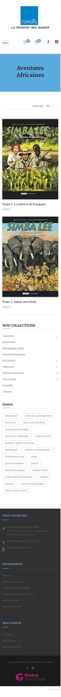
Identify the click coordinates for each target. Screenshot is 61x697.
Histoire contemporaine (37, 449)
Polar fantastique (14, 463)
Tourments (8, 335)
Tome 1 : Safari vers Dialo (19, 302)
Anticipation (11, 415)
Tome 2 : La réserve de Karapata (24, 204)
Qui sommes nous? (12, 606)
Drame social (43, 436)
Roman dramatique (15, 470)
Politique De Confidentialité (16, 588)
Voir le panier (9, 640)
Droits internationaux (13, 354)
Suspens (44, 476)
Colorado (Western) (13, 373)
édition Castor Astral (16, 490)
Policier (34, 463)
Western (9, 483)
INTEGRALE (9, 360)
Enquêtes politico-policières (20, 442)
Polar (34, 456)
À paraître (7, 385)
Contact (6, 575)
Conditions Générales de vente (18, 594)
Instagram (56, 41)
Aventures (10, 422)
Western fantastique (32, 483)
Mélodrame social (14, 456)
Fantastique (11, 449)
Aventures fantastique (17, 429)
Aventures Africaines (34, 422)
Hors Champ (9, 379)
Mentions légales (10, 600)
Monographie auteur (13, 348)
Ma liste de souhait (12, 646)
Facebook (48, 41)
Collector (7, 391)
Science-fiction (40, 470)
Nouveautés (9, 342)
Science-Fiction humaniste (18, 476)
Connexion (7, 634)
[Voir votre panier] (36, 42)
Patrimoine (8, 366)
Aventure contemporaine (38, 415)
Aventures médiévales (17, 436)
